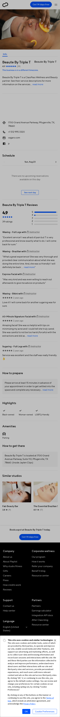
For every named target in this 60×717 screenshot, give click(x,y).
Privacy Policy (29, 703)
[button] (55, 640)
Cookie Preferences (44, 711)
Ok (26, 711)
